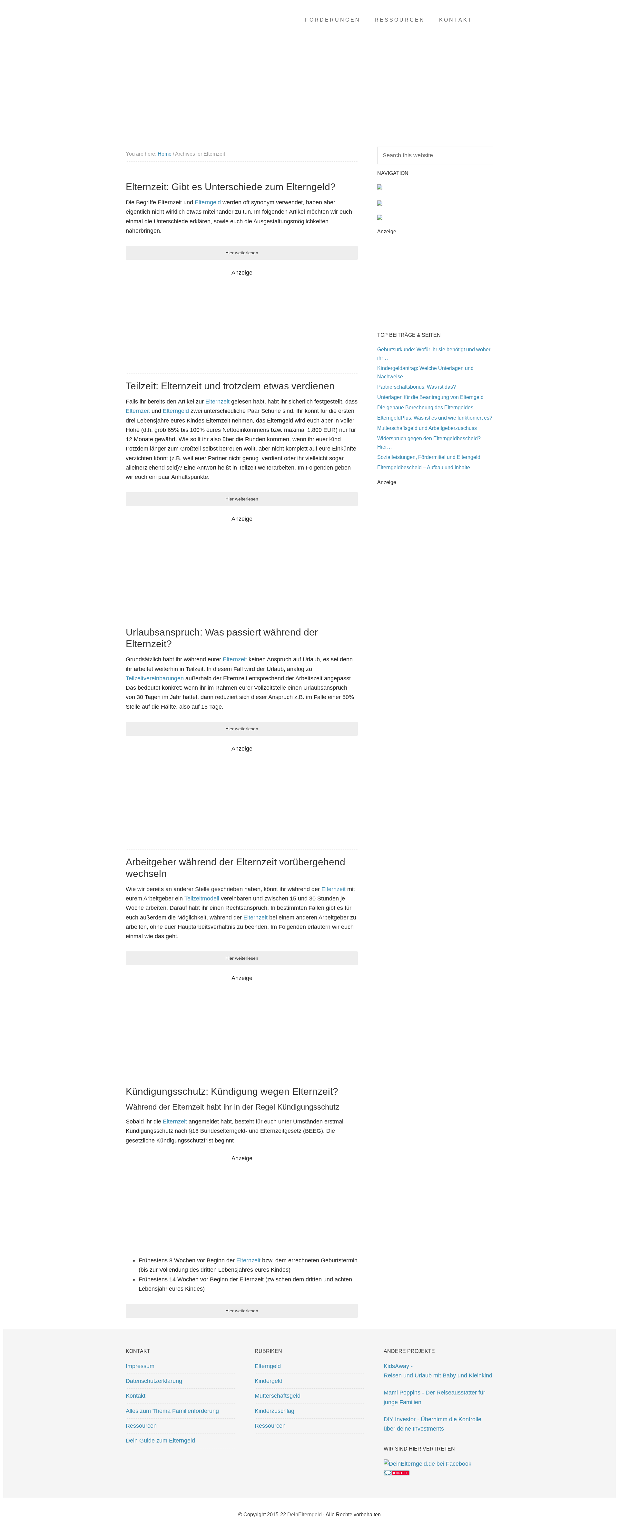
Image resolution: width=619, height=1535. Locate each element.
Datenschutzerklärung (154, 1381)
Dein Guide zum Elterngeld (160, 1440)
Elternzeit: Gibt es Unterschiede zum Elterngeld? (231, 186)
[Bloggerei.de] (396, 1473)
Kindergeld (268, 1381)
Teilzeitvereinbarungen (155, 678)
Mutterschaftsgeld (277, 1396)
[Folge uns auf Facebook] (427, 1464)
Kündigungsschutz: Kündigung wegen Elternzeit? (232, 1091)
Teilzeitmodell (201, 898)
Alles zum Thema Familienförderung (172, 1411)
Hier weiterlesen (241, 252)
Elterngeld (208, 202)
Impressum (140, 1366)
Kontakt (135, 1396)
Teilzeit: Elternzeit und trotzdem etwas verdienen (230, 386)
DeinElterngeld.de (177, 32)
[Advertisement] (242, 322)
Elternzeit (217, 401)
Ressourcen (141, 1426)
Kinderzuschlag (274, 1411)
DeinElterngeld (304, 1514)
